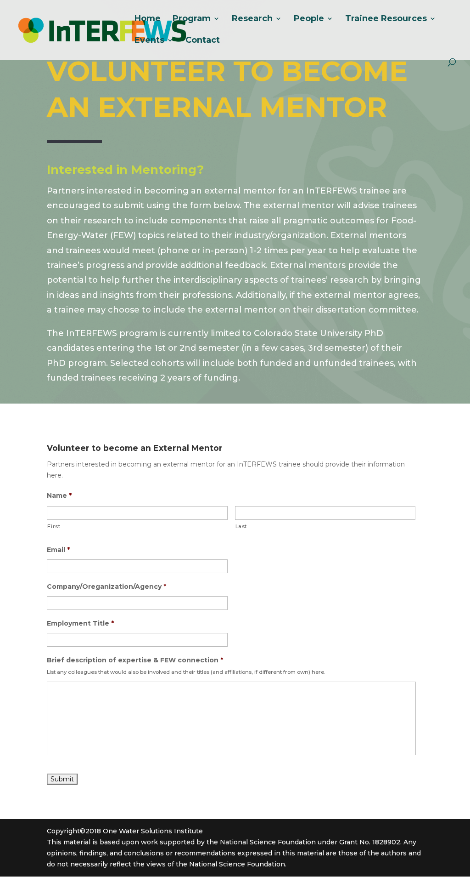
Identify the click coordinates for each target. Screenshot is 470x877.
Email (58, 550)
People (309, 19)
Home (147, 19)
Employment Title (80, 623)
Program (192, 19)
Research (252, 19)
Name (59, 495)
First (53, 526)
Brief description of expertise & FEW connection (135, 660)
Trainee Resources (386, 19)
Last (241, 526)
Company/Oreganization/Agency (106, 586)
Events (149, 41)
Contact (202, 41)
